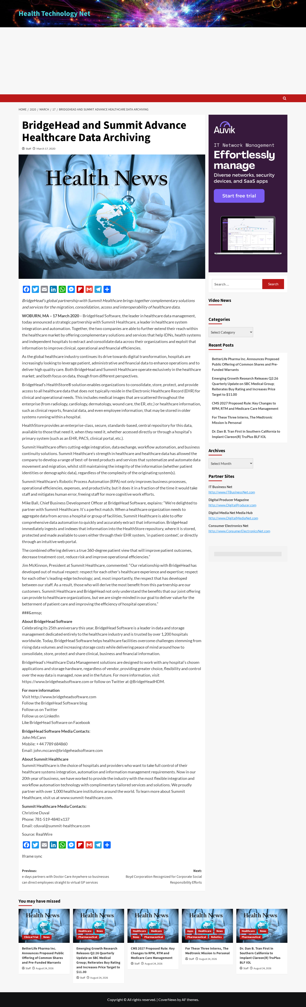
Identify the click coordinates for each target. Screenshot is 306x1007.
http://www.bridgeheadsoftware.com (63, 696)
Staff (28, 148)
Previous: (65, 876)
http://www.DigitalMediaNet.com (233, 518)
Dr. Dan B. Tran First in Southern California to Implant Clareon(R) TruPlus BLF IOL (246, 434)
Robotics (216, 937)
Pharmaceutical (87, 937)
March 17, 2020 (46, 148)
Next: (164, 876)
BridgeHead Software (102, 315)
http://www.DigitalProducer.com (232, 505)
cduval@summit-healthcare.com (62, 825)
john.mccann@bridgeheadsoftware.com (68, 750)
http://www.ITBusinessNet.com (232, 492)
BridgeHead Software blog (64, 702)
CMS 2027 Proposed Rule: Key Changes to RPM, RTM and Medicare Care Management (245, 405)
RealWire (44, 834)
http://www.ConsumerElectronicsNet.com (239, 531)
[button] (284, 98)
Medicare (156, 931)
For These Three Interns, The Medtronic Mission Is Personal (242, 420)
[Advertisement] (153, 61)
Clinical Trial (31, 937)
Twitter (51, 709)
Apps (190, 931)
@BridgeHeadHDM (146, 681)
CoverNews (167, 999)
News (46, 937)
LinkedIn (51, 715)
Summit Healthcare (118, 321)
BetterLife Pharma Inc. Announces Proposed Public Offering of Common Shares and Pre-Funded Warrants (245, 364)
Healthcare (84, 931)
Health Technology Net (54, 13)
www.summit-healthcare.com (86, 797)
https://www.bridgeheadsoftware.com (55, 681)
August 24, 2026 (45, 968)
